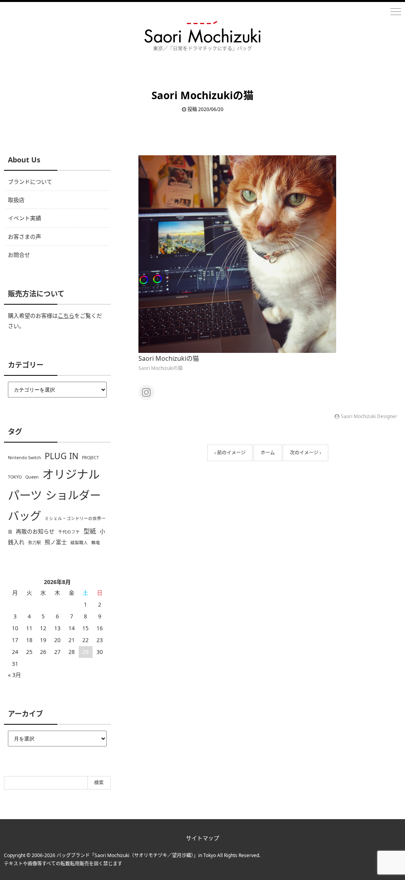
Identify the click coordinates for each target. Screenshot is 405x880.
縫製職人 (79, 542)
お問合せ (19, 254)
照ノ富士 (56, 542)
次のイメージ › (305, 452)
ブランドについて (30, 181)
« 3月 (14, 674)
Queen (32, 477)
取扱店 (16, 200)
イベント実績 (24, 218)
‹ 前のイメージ (230, 452)
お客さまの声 (24, 236)
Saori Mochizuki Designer (369, 416)
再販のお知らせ (35, 531)
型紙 (89, 531)
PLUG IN (61, 456)
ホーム (268, 452)
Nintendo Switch (24, 457)
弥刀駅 (34, 542)
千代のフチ (69, 532)
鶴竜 (95, 542)
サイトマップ (202, 838)
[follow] (146, 392)
